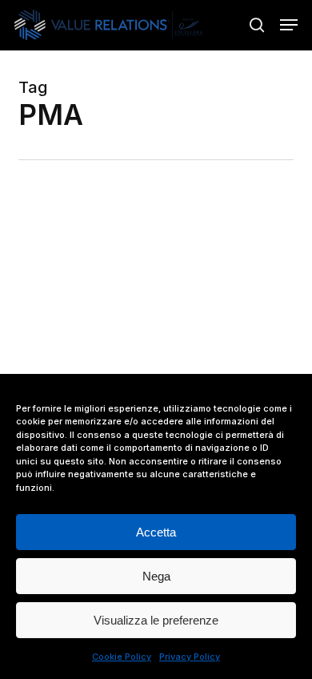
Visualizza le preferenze (156, 620)
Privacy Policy (189, 656)
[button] (289, 25)
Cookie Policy (121, 656)
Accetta (156, 532)
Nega (156, 576)
